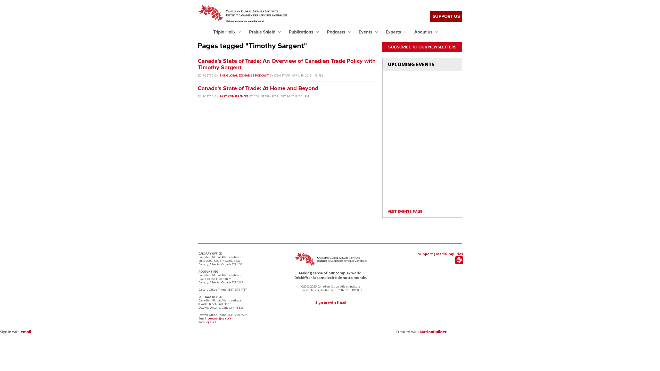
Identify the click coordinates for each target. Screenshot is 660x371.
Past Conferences (234, 96)
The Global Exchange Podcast (244, 75)
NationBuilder (433, 331)
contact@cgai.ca (219, 318)
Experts (394, 32)
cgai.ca (211, 322)
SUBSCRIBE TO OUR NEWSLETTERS (422, 47)
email (26, 331)
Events (366, 32)
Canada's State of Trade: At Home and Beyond (258, 88)
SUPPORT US (446, 16)
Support (425, 254)
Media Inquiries (449, 254)
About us (423, 32)
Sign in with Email (330, 302)
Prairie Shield (262, 32)
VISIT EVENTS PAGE (405, 211)
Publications (301, 32)
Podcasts (336, 32)
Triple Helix (225, 32)
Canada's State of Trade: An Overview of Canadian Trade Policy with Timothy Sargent (287, 64)
